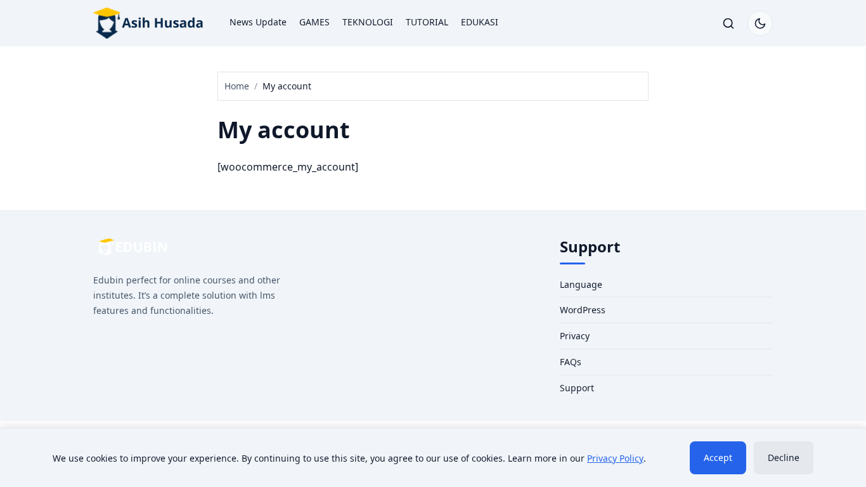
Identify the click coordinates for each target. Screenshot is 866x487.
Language (581, 284)
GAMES (314, 22)
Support (577, 388)
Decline (783, 457)
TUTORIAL (427, 22)
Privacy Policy (615, 458)
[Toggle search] (728, 23)
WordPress (582, 310)
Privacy (575, 336)
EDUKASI (479, 22)
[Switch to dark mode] (760, 23)
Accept (718, 457)
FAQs (570, 362)
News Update (258, 22)
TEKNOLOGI (367, 22)
